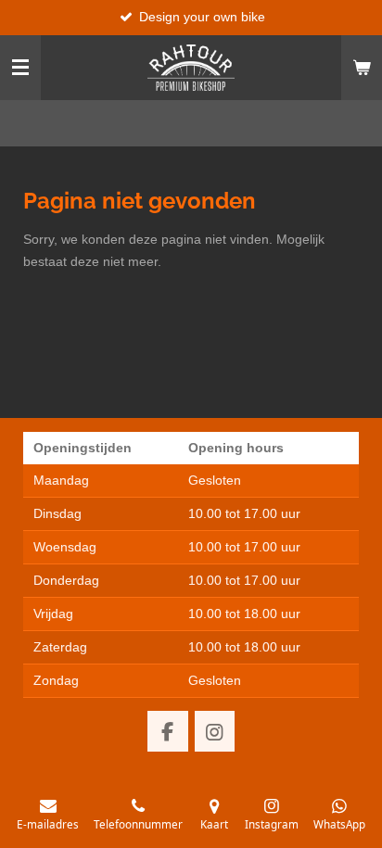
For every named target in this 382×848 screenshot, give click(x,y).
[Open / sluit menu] (20, 67)
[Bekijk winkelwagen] (361, 67)
